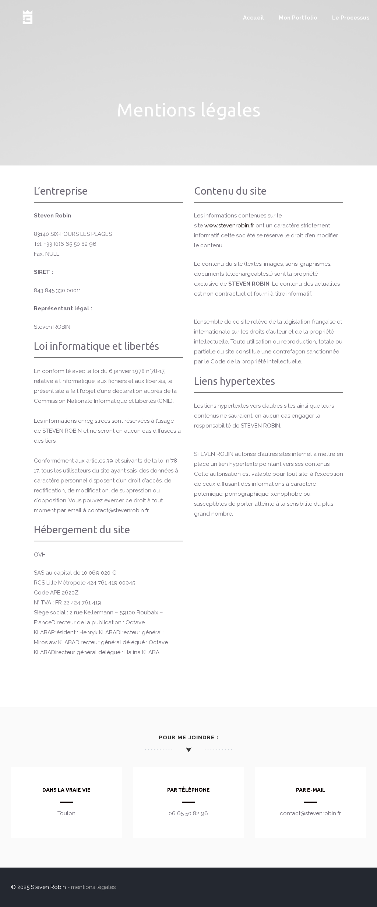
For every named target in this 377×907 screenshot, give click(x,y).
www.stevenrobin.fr (229, 225)
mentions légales (93, 887)
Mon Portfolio (298, 17)
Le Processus (351, 17)
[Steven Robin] (27, 26)
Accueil (253, 17)
